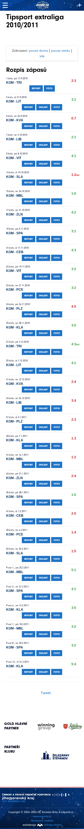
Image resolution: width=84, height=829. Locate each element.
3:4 (73, 400)
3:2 (73, 269)
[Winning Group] (42, 727)
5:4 (73, 664)
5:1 (73, 570)
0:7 (73, 118)
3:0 (73, 325)
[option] (55, 751)
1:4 (73, 532)
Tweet (46, 693)
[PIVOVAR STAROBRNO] (68, 727)
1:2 (75, 174)
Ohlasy (43, 107)
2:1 (73, 137)
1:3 (73, 438)
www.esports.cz (42, 816)
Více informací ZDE (13, 801)
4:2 (73, 212)
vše (42, 56)
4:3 (73, 250)
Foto (49, 88)
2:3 (73, 80)
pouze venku (60, 51)
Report (36, 88)
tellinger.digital (53, 825)
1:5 (73, 551)
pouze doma (38, 51)
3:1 (73, 99)
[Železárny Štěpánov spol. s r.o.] (55, 755)
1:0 (73, 193)
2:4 (73, 381)
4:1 (73, 156)
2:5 (73, 513)
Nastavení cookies (42, 820)
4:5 (73, 306)
